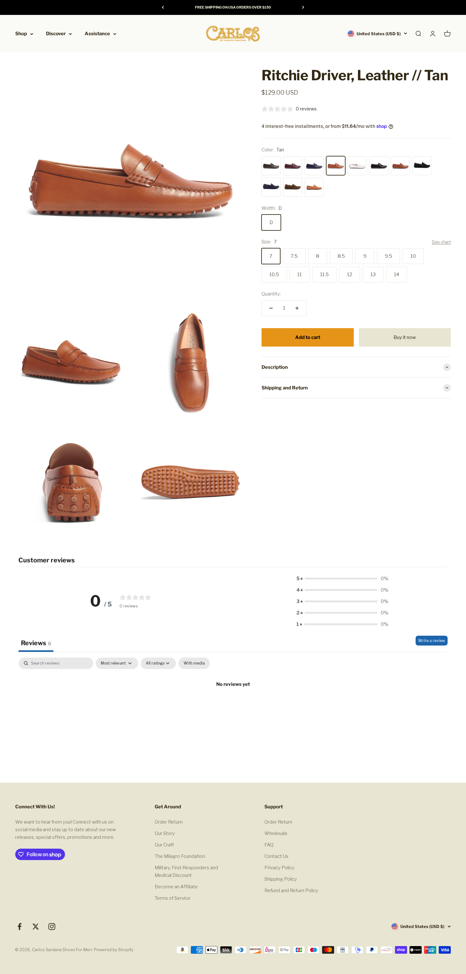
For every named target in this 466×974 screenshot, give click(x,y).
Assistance (97, 33)
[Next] (303, 7)
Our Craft (164, 845)
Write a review (431, 640)
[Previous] (163, 7)
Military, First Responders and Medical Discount (186, 871)
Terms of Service (173, 898)
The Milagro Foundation (180, 856)
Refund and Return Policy (291, 890)
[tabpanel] (233, 705)
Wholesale (276, 833)
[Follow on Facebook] (19, 926)
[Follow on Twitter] (35, 926)
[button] (342, 578)
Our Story (165, 833)
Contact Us (276, 856)
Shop (21, 33)
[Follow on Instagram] (52, 926)
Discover (56, 33)
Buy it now (404, 337)
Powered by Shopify (113, 949)
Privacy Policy (279, 868)
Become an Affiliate (176, 887)
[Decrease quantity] (271, 308)
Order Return (169, 822)
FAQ (269, 845)
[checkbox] (194, 663)
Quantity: (271, 294)
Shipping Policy (280, 879)
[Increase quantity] (297, 308)
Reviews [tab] (36, 643)
